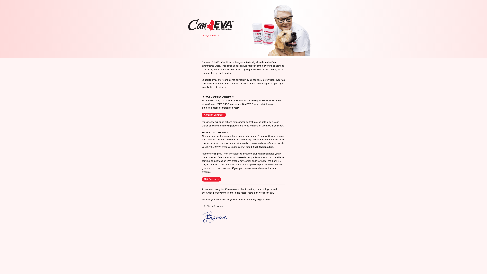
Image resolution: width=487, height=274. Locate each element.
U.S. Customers (211, 179)
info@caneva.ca (211, 35)
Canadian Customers (213, 115)
